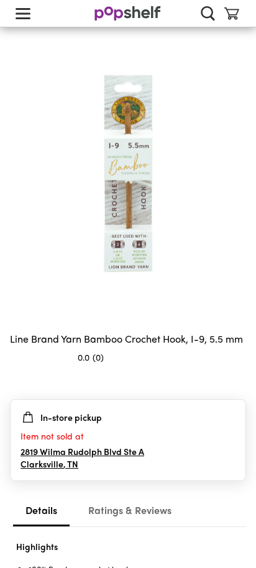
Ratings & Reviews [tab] (129, 510)
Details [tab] (41, 510)
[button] (236, 381)
